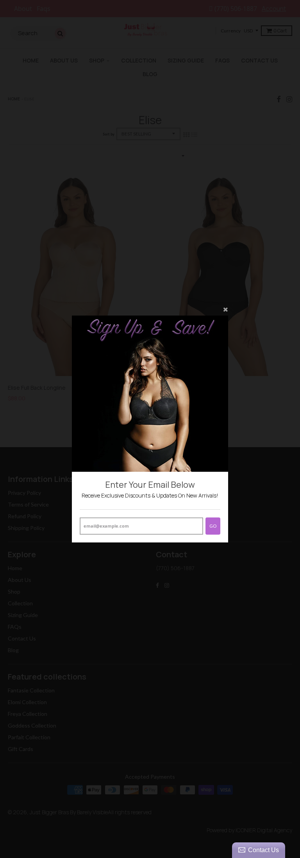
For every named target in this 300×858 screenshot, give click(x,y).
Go (212, 525)
